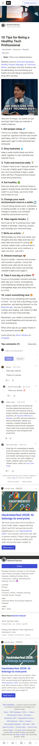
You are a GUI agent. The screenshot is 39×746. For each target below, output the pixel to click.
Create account (30, 3)
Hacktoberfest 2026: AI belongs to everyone (18, 516)
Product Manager (16, 64)
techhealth (6, 49)
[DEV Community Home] (8, 3)
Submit (9, 359)
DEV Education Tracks (14, 715)
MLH (33, 724)
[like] (6, 438)
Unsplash (5, 338)
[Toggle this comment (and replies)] (2, 370)
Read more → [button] (8, 547)
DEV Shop (26, 724)
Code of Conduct (13, 481)
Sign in (14, 478)
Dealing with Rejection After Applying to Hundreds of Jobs (17, 632)
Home (6, 712)
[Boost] (30, 743)
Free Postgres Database (12, 724)
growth (5, 53)
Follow (19, 566)
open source (22, 730)
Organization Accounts (26, 718)
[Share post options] (36, 743)
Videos (31, 712)
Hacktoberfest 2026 (10, 683)
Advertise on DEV (10, 718)
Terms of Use (32, 727)
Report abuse (27, 481)
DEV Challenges (15, 712)
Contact (28, 721)
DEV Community (8, 705)
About (21, 721)
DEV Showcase (12, 721)
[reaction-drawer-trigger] (5, 743)
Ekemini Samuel (13, 25)
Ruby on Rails (20, 734)
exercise (17, 49)
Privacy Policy (21, 727)
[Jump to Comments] (14, 743)
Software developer (25, 62)
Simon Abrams (21, 335)
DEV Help (27, 715)
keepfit (25, 49)
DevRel (4, 64)
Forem (11, 730)
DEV (11, 732)
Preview (20, 359)
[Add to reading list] (23, 743)
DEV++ (25, 712)
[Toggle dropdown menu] (35, 366)
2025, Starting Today (14, 622)
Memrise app (7, 307)
